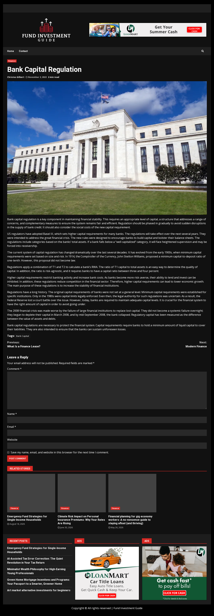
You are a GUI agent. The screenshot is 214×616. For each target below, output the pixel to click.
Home (10, 51)
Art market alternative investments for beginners (38, 590)
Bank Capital (22, 335)
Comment (14, 369)
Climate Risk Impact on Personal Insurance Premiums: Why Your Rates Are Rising (82, 493)
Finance (12, 61)
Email (11, 427)
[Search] (202, 51)
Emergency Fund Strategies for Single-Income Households (31, 493)
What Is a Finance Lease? (23, 344)
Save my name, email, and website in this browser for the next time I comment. (60, 452)
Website (12, 439)
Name (12, 414)
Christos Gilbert (15, 77)
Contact (23, 51)
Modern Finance (196, 344)
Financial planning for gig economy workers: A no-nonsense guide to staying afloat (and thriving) (132, 493)
